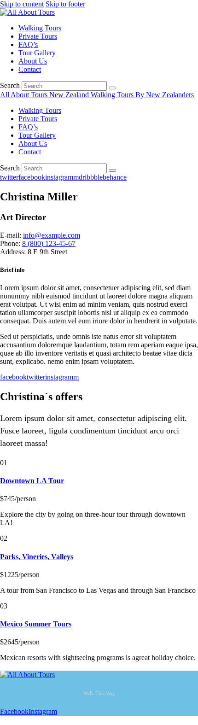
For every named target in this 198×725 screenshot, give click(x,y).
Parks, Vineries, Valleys (36, 557)
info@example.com (51, 235)
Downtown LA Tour (32, 481)
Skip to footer (65, 4)
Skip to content (22, 4)
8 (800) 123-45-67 (49, 243)
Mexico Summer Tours (35, 624)
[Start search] (112, 88)
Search (10, 85)
